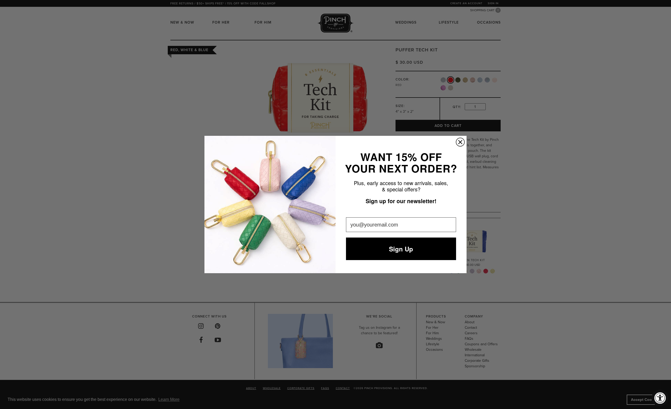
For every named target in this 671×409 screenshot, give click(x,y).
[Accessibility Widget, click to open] (660, 398)
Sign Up (401, 248)
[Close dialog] (460, 142)
